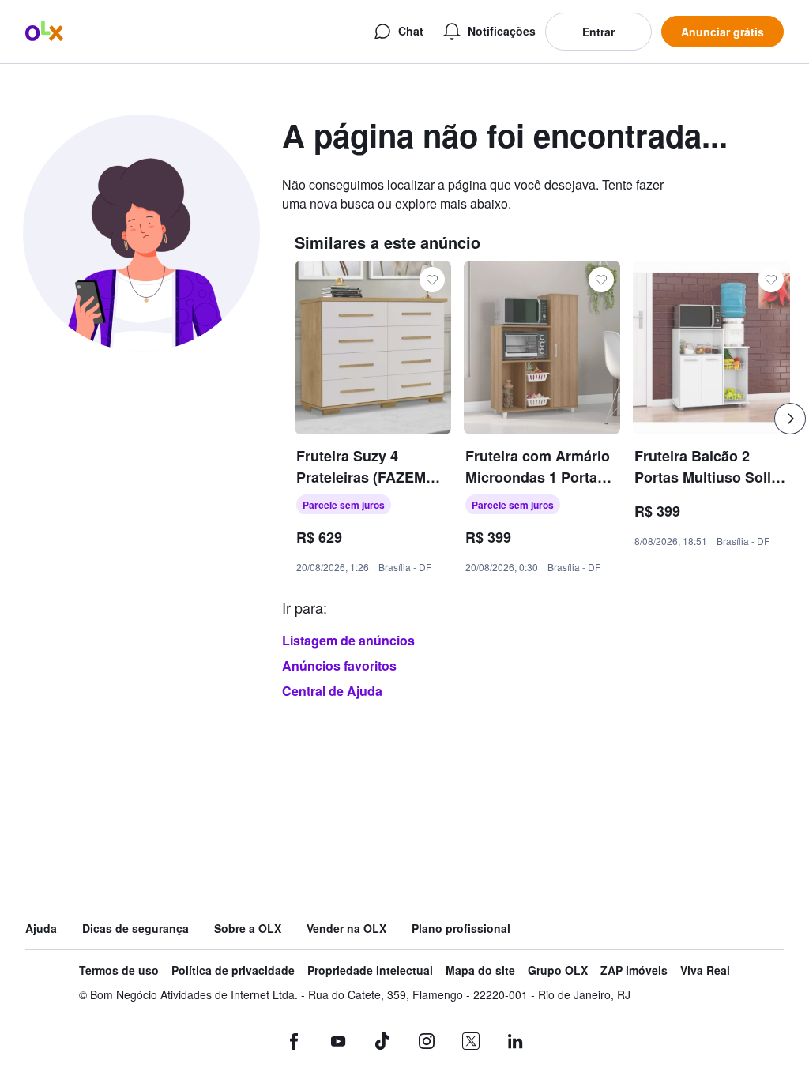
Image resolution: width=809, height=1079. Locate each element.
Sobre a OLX (247, 928)
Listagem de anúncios (348, 640)
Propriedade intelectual (370, 970)
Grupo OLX (558, 970)
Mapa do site (480, 970)
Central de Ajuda (332, 691)
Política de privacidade (233, 970)
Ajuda (41, 928)
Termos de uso (119, 970)
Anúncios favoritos (339, 665)
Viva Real (705, 970)
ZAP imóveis (634, 970)
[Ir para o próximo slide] (790, 418)
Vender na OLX (346, 928)
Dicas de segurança (135, 928)
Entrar (598, 31)
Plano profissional (461, 928)
